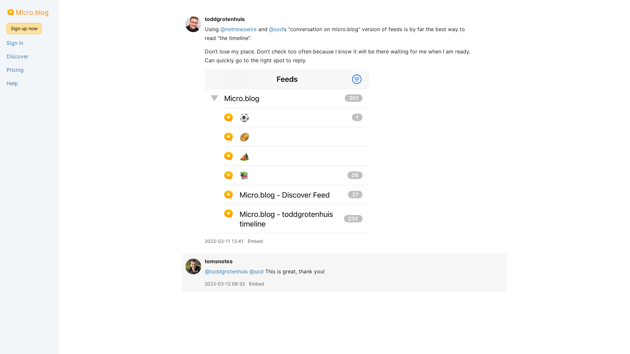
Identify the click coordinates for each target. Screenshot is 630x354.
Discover (18, 56)
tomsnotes (219, 261)
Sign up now (24, 28)
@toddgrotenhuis (226, 271)
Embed (255, 241)
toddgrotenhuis (225, 19)
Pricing (15, 70)
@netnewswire (238, 29)
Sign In (15, 43)
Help (12, 83)
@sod (276, 29)
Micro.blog (32, 12)
